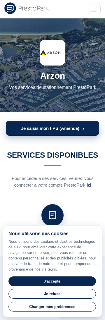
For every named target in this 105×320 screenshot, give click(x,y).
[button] (52, 128)
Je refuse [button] (52, 294)
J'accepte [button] (52, 281)
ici (89, 185)
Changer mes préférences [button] (52, 306)
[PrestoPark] (26, 8)
